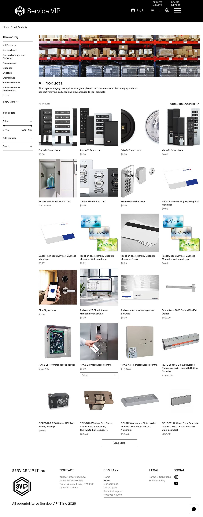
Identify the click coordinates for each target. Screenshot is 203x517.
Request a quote (113, 494)
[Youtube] (176, 483)
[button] (167, 10)
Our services (111, 483)
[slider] (4, 125)
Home (107, 476)
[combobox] (99, 375)
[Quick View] (58, 127)
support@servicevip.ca (73, 476)
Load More (119, 442)
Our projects (110, 487)
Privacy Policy (157, 480)
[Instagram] (176, 477)
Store (107, 480)
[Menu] (177, 10)
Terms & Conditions (160, 476)
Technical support (113, 491)
